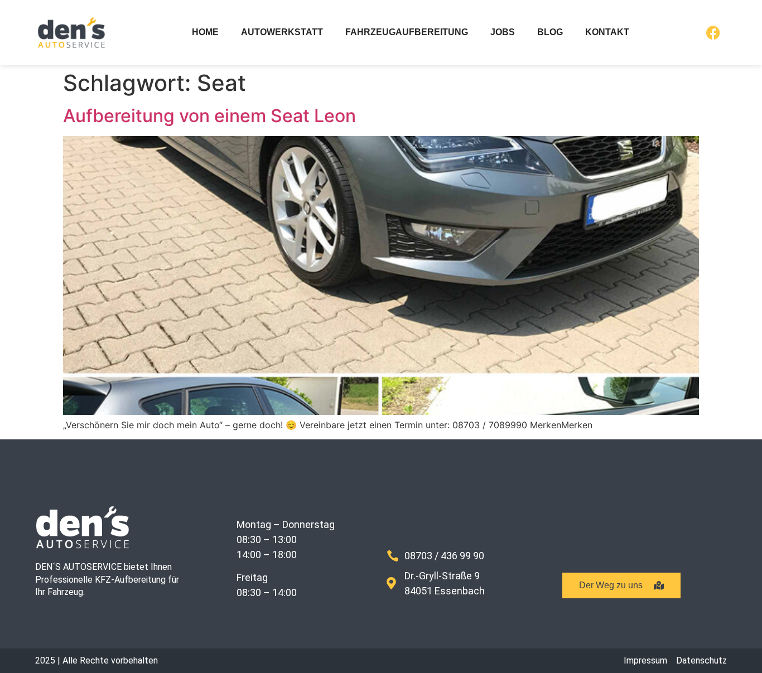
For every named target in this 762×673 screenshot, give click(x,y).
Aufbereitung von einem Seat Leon (209, 116)
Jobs (502, 32)
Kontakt (607, 32)
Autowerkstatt (282, 32)
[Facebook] (713, 33)
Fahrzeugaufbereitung (406, 32)
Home (205, 32)
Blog (550, 32)
